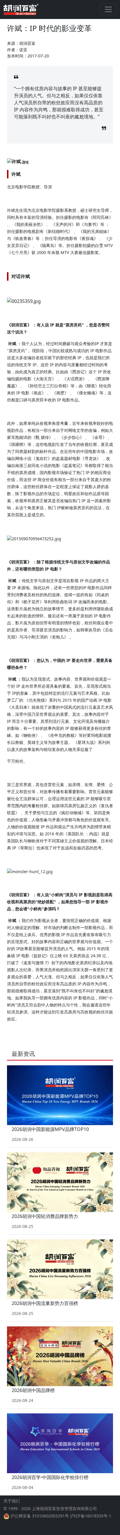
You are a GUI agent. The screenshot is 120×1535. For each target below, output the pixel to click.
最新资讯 (23, 1054)
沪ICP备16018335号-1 (90, 1516)
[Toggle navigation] (108, 9)
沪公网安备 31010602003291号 (39, 1516)
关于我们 (11, 1501)
